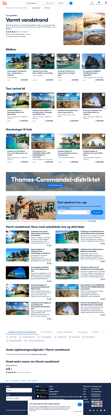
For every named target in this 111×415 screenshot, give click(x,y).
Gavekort (85, 399)
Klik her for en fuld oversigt (39, 354)
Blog (84, 394)
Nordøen (23, 380)
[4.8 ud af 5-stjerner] (11, 32)
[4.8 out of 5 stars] (11, 372)
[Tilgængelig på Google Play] (42, 390)
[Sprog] (99, 2)
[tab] (22, 332)
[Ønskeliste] (92, 2)
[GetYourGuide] (5, 3)
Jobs (84, 391)
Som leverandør (95, 389)
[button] (17, 68)
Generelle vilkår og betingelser (56, 399)
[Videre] (104, 108)
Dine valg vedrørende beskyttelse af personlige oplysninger (64, 396)
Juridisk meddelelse (54, 391)
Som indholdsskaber (96, 391)
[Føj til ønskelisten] (27, 55)
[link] (17, 68)
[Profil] (105, 2)
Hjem (7, 380)
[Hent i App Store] (42, 396)
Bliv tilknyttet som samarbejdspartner (96, 395)
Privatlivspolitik (92, 221)
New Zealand (14, 380)
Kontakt (51, 389)
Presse (84, 396)
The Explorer (86, 402)
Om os (85, 389)
